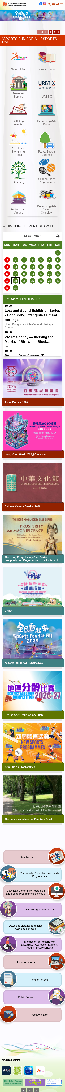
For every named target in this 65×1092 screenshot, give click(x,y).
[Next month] (57, 236)
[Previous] (50, 32)
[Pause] (58, 32)
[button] (49, 4)
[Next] (55, 32)
